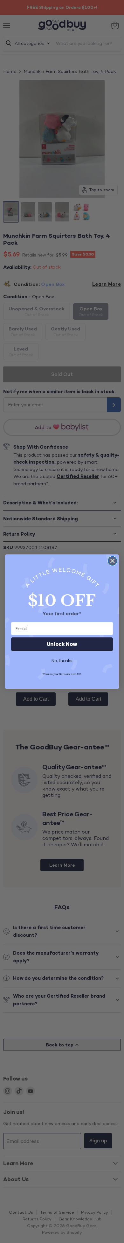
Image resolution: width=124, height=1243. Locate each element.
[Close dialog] (112, 560)
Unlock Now (62, 643)
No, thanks (62, 661)
